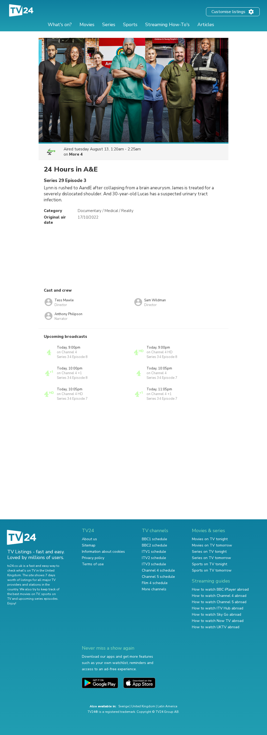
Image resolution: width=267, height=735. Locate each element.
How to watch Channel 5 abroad (219, 601)
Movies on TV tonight (210, 539)
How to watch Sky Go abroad (216, 614)
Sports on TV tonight (209, 564)
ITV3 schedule (154, 564)
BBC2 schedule (154, 545)
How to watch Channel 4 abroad (219, 595)
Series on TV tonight (209, 551)
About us (89, 539)
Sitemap (88, 545)
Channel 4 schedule (158, 570)
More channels (154, 589)
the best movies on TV (23, 594)
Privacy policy (93, 557)
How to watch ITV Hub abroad (217, 608)
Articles (205, 24)
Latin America (167, 706)
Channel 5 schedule (158, 576)
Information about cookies (103, 551)
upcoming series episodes (38, 599)
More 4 (76, 154)
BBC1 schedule (154, 539)
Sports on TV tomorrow (212, 570)
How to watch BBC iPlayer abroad (220, 589)
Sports (130, 24)
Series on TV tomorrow (211, 557)
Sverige (123, 706)
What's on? (60, 24)
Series (108, 24)
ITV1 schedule (154, 551)
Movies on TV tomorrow (212, 545)
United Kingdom (143, 706)
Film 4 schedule (155, 582)
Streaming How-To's (167, 24)
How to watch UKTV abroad (215, 627)
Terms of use (93, 564)
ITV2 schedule (154, 557)
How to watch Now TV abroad (218, 620)
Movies (87, 24)
